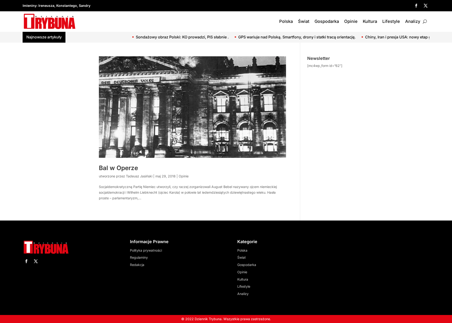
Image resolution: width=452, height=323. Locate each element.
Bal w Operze (118, 168)
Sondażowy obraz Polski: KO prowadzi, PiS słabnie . (163, 37)
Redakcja (137, 265)
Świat (303, 21)
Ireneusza (46, 6)
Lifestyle (391, 21)
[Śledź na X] (425, 5)
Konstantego (66, 6)
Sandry (84, 6)
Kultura (370, 21)
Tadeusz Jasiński (139, 176)
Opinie (351, 21)
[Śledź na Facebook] (416, 5)
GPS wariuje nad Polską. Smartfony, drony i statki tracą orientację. (278, 37)
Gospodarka (327, 21)
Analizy (412, 21)
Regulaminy (139, 257)
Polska (286, 21)
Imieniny (29, 6)
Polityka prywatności (146, 250)
